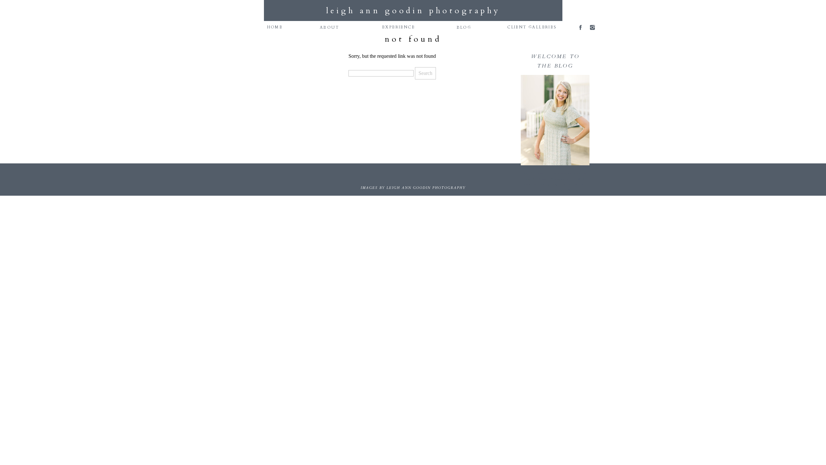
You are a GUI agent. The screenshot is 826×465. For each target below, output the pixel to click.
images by (374, 188)
